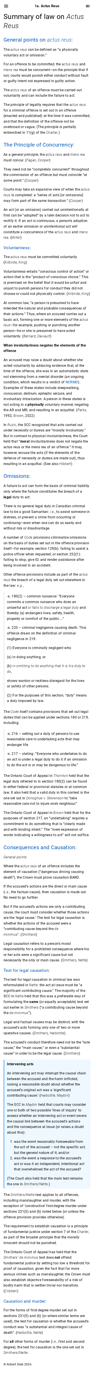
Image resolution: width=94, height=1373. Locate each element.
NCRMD (72, 382)
